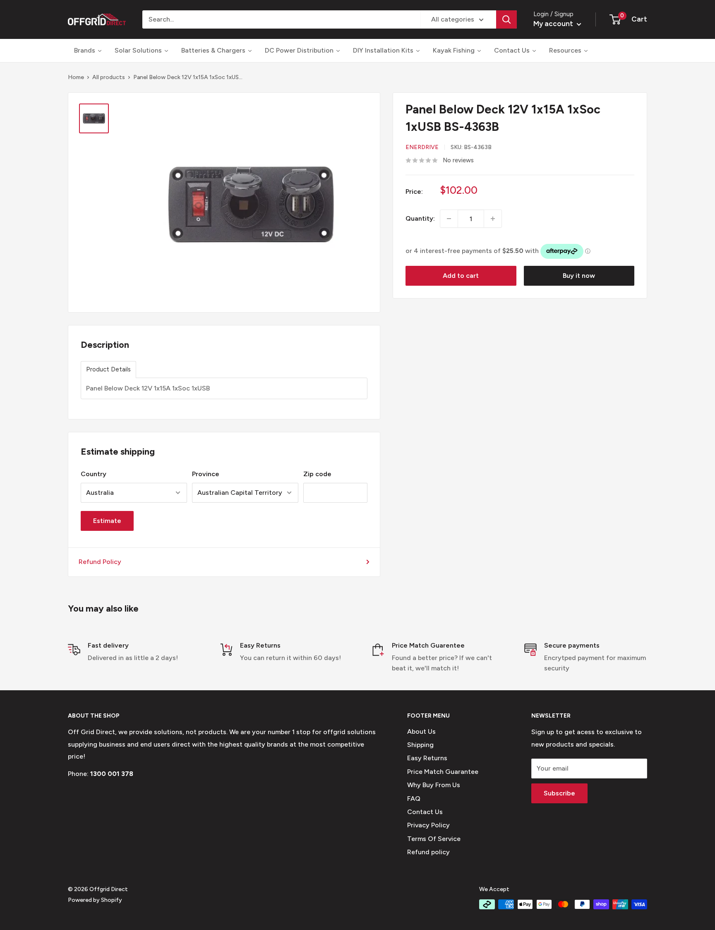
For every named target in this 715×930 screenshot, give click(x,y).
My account (554, 23)
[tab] (108, 369)
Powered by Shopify (95, 899)
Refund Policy (100, 562)
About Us (421, 731)
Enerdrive (422, 147)
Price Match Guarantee (442, 772)
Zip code (317, 474)
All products (108, 77)
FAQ (413, 798)
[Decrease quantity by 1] (449, 218)
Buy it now (579, 275)
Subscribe (559, 793)
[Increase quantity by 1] (492, 218)
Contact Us (425, 812)
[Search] (506, 19)
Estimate (107, 521)
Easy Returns (427, 758)
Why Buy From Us (433, 785)
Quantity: (420, 219)
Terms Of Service (434, 839)
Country (93, 474)
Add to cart (461, 275)
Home (76, 77)
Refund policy (428, 852)
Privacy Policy (428, 825)
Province (205, 474)
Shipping (420, 745)
